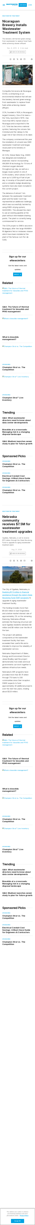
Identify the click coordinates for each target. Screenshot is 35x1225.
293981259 (18, 568)
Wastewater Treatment (11, 16)
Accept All (17, 1221)
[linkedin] (14, 59)
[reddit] (21, 59)
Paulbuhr (26, 568)
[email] (24, 59)
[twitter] (17, 59)
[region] (17, 1216)
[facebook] (10, 59)
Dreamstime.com (24, 569)
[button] (3, 5)
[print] (32, 59)
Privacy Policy (24, 1215)
